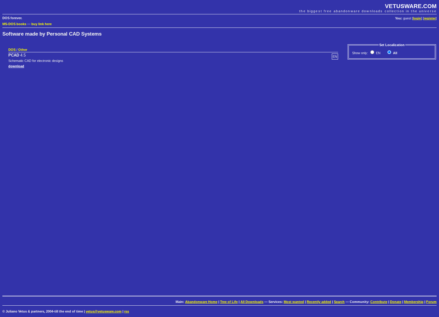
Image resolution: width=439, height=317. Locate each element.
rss (126, 311)
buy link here (41, 24)
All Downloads (251, 302)
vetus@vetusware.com (104, 311)
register (430, 18)
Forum (431, 302)
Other (22, 49)
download (16, 66)
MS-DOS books (14, 24)
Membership (413, 302)
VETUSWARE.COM (411, 6)
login (417, 18)
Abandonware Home (201, 302)
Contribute (378, 302)
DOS (12, 49)
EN (377, 53)
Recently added (319, 302)
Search (339, 302)
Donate (395, 302)
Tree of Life (229, 302)
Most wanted (294, 302)
